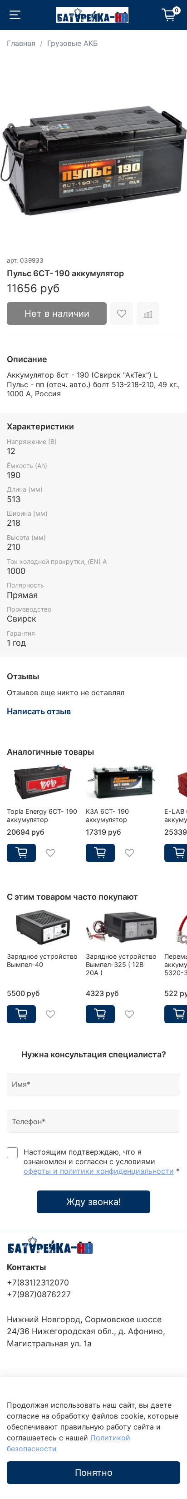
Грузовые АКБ (72, 43)
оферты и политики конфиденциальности (99, 1170)
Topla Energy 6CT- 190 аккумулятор (42, 815)
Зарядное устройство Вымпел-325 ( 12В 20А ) (121, 964)
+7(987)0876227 (39, 1294)
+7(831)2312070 (38, 1282)
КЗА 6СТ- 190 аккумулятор (107, 815)
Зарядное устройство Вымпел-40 (42, 960)
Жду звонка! (93, 1201)
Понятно (94, 1472)
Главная (21, 43)
